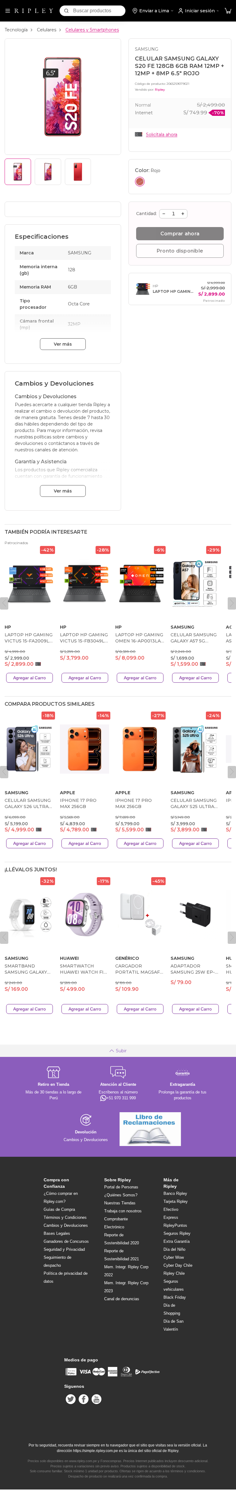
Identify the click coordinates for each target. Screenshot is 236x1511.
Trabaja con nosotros (123, 1211)
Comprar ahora (179, 234)
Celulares (46, 30)
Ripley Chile (174, 1273)
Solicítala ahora (161, 134)
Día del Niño (174, 1249)
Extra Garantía (176, 1241)
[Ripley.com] (33, 11)
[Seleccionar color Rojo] (140, 181)
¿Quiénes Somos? (120, 1195)
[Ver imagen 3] (78, 172)
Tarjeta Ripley (175, 1201)
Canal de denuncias (121, 1299)
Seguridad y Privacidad (64, 1249)
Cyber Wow (173, 1257)
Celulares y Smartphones (92, 30)
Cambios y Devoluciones (66, 1225)
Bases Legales (57, 1233)
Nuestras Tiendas (120, 1203)
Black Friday (174, 1297)
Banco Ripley (175, 1193)
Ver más (63, 344)
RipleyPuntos (175, 1225)
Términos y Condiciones (65, 1217)
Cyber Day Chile (177, 1265)
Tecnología (16, 30)
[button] (228, 11)
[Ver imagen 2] (48, 172)
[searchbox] (99, 11)
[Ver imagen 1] (18, 172)
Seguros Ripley (177, 1233)
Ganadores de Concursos (66, 1241)
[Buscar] (66, 11)
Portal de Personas (121, 1187)
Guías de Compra (59, 1209)
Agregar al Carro (29, 677)
